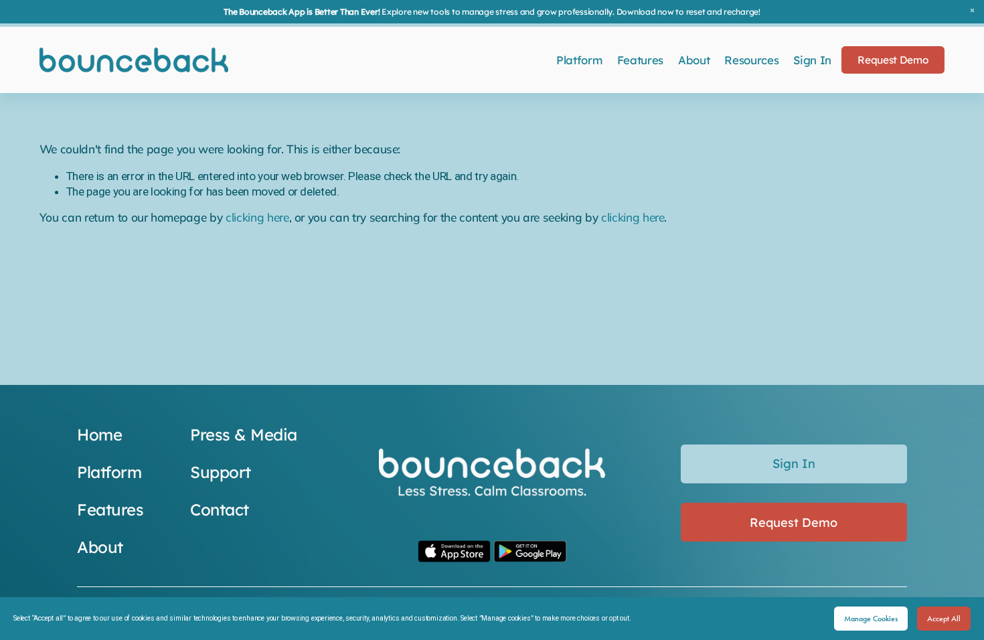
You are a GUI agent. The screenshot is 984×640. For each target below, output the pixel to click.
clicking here (257, 217)
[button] (972, 11)
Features (640, 60)
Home (99, 434)
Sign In (812, 60)
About (694, 60)
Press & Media (243, 434)
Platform (579, 60)
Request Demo (892, 60)
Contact (219, 509)
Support (220, 472)
